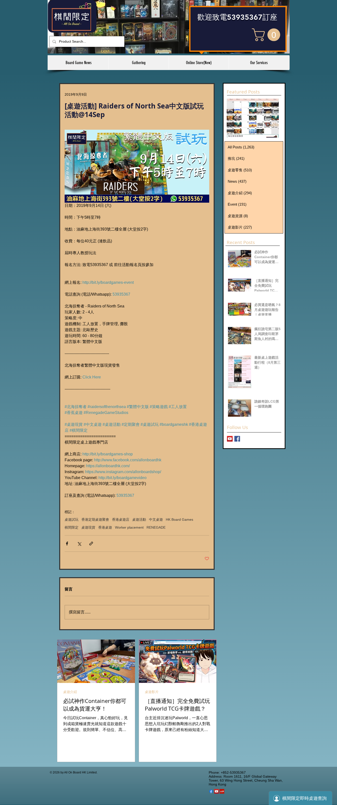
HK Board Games (179, 519)
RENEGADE (156, 527)
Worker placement (129, 527)
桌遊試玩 (71, 519)
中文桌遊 (156, 519)
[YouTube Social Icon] (216, 791)
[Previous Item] (234, 118)
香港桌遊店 (120, 519)
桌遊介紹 (70, 692)
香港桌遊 (105, 527)
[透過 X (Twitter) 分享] (79, 543)
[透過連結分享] (91, 543)
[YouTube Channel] (230, 439)
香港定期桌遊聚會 (95, 519)
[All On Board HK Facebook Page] (237, 439)
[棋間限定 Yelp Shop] (222, 791)
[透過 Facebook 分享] (67, 543)
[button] (267, 34)
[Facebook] (211, 791)
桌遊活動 (139, 519)
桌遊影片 (152, 692)
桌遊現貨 (88, 527)
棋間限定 (71, 527)
